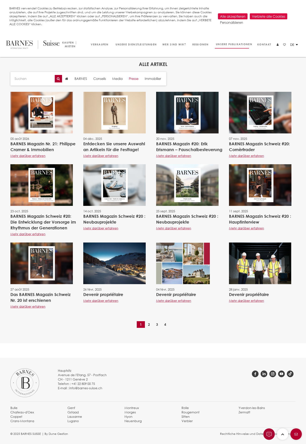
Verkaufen (99, 44)
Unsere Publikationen (232, 44)
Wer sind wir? (172, 44)
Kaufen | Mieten (69, 44)
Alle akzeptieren (232, 16)
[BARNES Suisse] (30, 44)
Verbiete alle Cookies (268, 16)
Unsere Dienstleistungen (134, 44)
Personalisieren (231, 22)
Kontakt (263, 44)
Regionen (200, 44)
